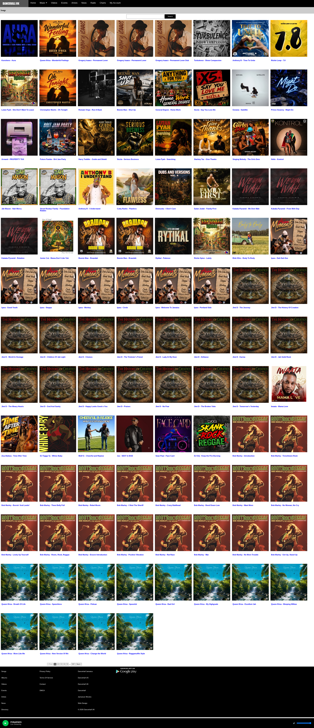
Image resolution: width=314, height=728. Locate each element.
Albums (4, 678)
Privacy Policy (45, 671)
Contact (43, 684)
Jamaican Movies (84, 697)
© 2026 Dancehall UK (86, 710)
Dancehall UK (83, 684)
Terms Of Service (46, 678)
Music (43, 3)
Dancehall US (83, 678)
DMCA (42, 690)
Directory (4, 710)
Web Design (82, 703)
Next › (79, 664)
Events (64, 3)
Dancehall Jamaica (85, 671)
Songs (3, 671)
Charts (103, 3)
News (84, 3)
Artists (75, 3)
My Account (115, 3)
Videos (54, 3)
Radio (93, 3)
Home (33, 3)
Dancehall (82, 690)
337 (73, 664)
